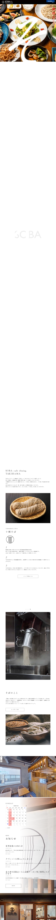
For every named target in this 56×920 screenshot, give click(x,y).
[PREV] (7, 809)
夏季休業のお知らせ (14, 849)
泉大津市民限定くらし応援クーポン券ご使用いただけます (28, 876)
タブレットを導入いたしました (19, 862)
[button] (1, 761)
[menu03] (28, 615)
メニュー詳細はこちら (28, 576)
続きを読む (8, 857)
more (13, 889)
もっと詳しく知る (15, 713)
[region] (28, 780)
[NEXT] (25, 809)
